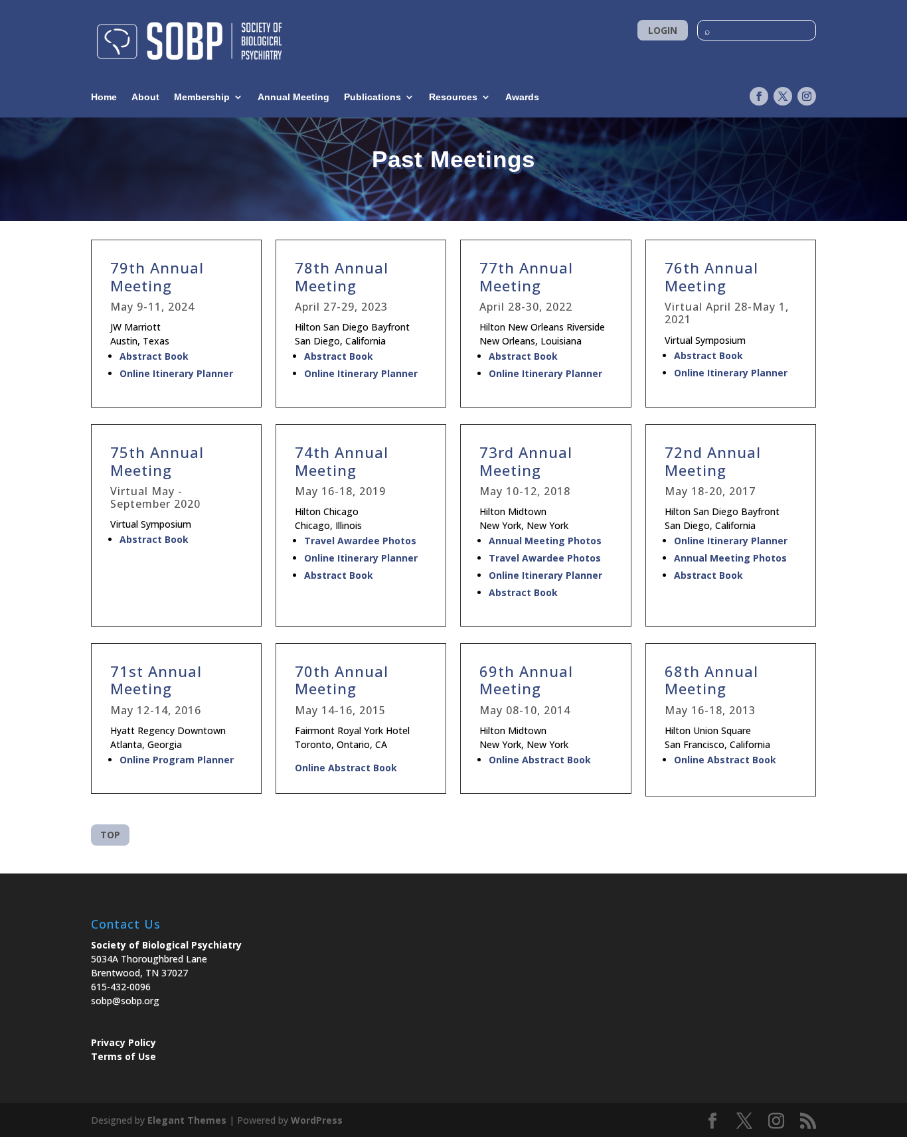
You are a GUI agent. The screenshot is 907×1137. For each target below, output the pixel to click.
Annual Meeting (293, 97)
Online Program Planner (177, 759)
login (662, 30)
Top (110, 834)
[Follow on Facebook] (759, 96)
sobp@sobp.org (125, 1000)
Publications (372, 97)
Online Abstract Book (346, 767)
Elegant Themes (186, 1120)
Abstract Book (155, 356)
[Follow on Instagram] (806, 96)
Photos (398, 540)
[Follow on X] (783, 96)
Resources (453, 97)
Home (104, 97)
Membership (202, 97)
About (145, 97)
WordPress (317, 1120)
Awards (522, 97)
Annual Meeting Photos (545, 540)
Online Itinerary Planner (176, 373)
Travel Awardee (342, 540)
